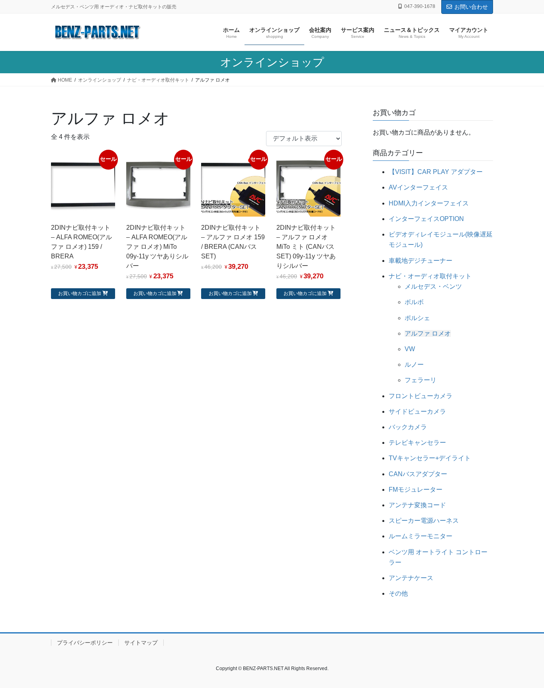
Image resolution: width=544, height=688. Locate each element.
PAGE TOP (523, 660)
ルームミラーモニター (420, 536)
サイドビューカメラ (417, 411)
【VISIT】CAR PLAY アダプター (436, 171)
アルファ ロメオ (428, 333)
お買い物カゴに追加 (79, 293)
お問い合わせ (471, 7)
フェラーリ (420, 380)
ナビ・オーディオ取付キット (430, 276)
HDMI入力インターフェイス (429, 203)
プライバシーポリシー (85, 642)
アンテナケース (411, 578)
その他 (398, 593)
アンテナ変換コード (417, 505)
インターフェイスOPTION (426, 218)
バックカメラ (408, 427)
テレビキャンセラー (417, 442)
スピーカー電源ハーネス (424, 520)
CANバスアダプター (418, 474)
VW (410, 349)
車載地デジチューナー (420, 260)
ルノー (414, 364)
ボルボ (414, 302)
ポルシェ (417, 318)
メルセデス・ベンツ (433, 286)
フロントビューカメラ (420, 396)
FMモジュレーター (415, 489)
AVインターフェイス (418, 187)
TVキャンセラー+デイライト (430, 458)
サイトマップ (141, 642)
